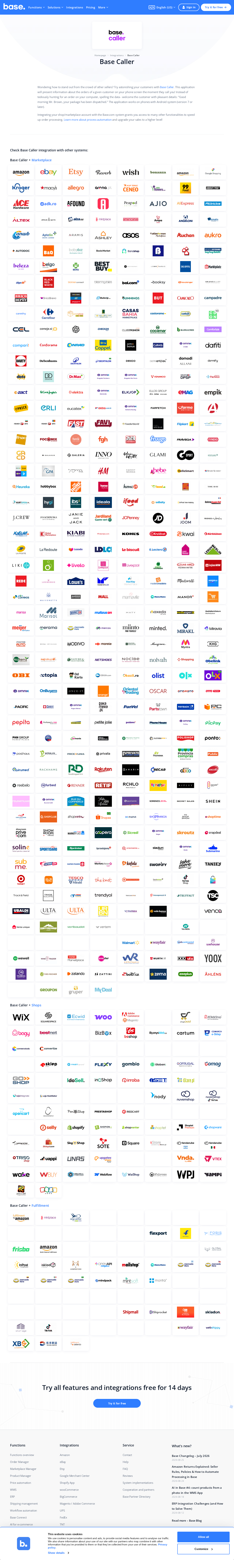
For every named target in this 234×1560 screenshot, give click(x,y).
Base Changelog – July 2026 (191, 1456)
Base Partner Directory (136, 1496)
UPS (62, 1510)
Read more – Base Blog (187, 1520)
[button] (162, 7)
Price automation (20, 1482)
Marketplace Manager (23, 1469)
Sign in (190, 7)
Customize (201, 1548)
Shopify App (67, 1482)
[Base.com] (14, 7)
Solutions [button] (54, 7)
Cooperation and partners (138, 1489)
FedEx (63, 1517)
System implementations (138, 1482)
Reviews (128, 1476)
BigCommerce (68, 1496)
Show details (56, 1552)
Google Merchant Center (75, 1476)
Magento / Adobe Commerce (77, 1503)
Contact (127, 1455)
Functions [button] (35, 7)
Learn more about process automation (88, 119)
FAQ (125, 1469)
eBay (63, 1462)
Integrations (74, 7)
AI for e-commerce (21, 1524)
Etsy (62, 1469)
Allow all (203, 1536)
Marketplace (42, 160)
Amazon (65, 1455)
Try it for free (214, 7)
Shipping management (24, 1503)
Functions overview (22, 1455)
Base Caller (167, 87)
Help (125, 1462)
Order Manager (19, 1462)
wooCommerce (69, 1489)
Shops (36, 1005)
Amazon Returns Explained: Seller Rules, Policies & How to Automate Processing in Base (195, 1472)
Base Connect (18, 1517)
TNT (62, 1524)
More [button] (101, 7)
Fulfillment (40, 1205)
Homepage (100, 55)
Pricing (90, 7)
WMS (13, 1489)
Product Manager (20, 1476)
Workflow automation (23, 1510)
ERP (12, 1496)
